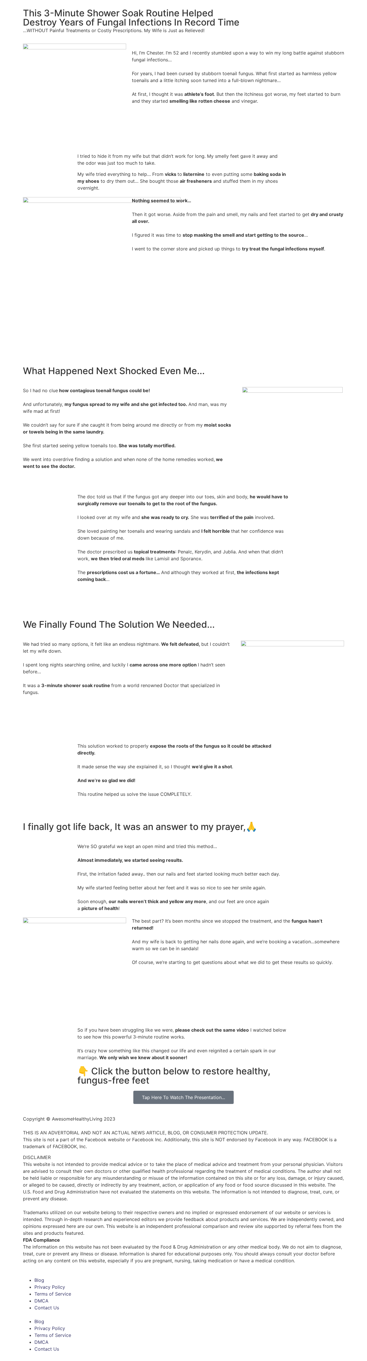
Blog (39, 1280)
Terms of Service (52, 1294)
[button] (183, 1314)
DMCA (41, 1301)
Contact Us (46, 1308)
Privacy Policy (49, 1287)
